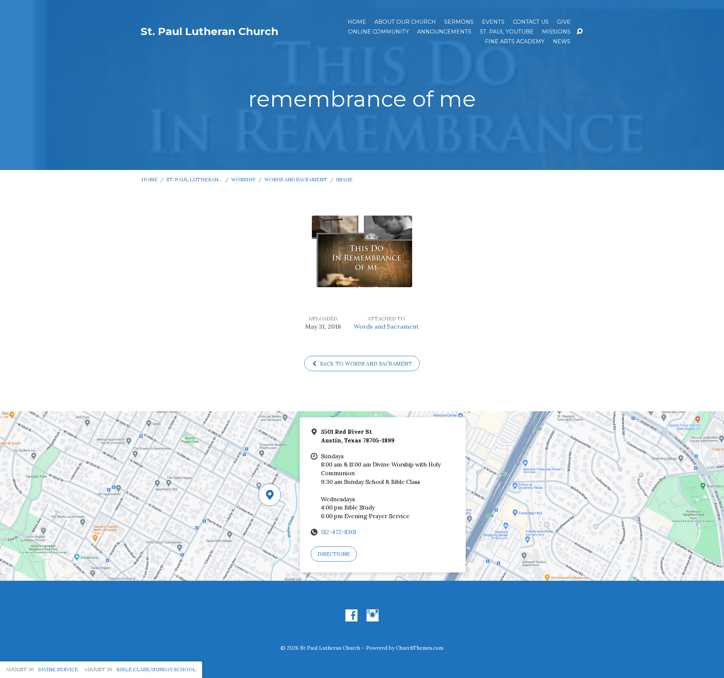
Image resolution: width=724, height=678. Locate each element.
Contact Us (531, 21)
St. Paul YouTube (507, 31)
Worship (243, 179)
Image (344, 179)
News (562, 41)
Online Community (378, 31)
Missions (556, 31)
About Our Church (405, 21)
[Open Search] (580, 32)
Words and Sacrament (295, 179)
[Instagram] (373, 615)
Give (564, 21)
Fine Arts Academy (515, 41)
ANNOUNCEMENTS (444, 31)
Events (493, 21)
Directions (334, 554)
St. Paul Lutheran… (194, 179)
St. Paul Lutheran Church (209, 31)
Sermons (459, 21)
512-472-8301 (338, 532)
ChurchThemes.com (419, 647)
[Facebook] (351, 615)
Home (357, 21)
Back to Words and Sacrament (365, 363)
